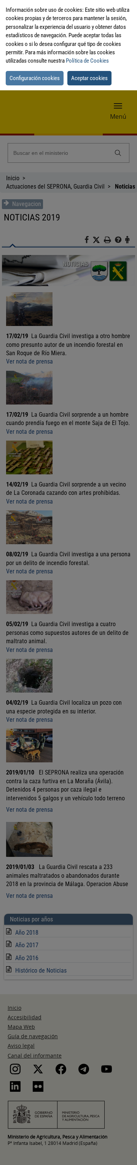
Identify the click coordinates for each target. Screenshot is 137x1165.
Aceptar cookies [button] (89, 78)
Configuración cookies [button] (35, 78)
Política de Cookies (87, 60)
